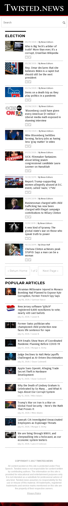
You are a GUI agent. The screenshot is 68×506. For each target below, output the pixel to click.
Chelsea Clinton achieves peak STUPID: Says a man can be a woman (42, 252)
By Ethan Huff (44, 245)
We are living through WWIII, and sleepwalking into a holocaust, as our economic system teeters (39, 436)
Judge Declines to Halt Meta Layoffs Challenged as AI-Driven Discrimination (40, 356)
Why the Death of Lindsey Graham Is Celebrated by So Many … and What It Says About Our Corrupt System (39, 389)
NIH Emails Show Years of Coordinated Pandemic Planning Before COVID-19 (40, 342)
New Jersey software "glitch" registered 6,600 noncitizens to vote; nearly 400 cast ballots (39, 310)
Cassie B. (35, 317)
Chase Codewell (39, 362)
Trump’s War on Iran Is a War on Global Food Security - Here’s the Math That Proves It (40, 406)
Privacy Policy (34, 493)
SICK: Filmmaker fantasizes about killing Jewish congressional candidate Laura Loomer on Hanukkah (42, 161)
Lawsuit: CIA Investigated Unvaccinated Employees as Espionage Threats (40, 421)
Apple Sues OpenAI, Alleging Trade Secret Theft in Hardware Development (38, 371)
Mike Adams (36, 396)
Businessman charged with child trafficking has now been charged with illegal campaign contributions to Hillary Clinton (43, 207)
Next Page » (50, 270)
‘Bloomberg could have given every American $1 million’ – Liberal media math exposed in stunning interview (43, 115)
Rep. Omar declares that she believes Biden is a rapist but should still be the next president (42, 72)
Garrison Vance (39, 300)
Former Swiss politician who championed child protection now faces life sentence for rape (37, 327)
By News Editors (46, 42)
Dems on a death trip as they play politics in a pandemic (41, 94)
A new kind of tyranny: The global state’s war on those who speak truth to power (43, 231)
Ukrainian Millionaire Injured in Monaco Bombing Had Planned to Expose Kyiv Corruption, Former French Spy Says (40, 293)
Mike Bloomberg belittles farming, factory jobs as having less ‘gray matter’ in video (42, 138)
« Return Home (17, 270)
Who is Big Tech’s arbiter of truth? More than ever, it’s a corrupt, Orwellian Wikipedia (41, 49)
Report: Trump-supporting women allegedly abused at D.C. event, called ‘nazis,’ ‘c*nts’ (43, 185)
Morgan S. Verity (38, 348)
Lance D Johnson (38, 444)
